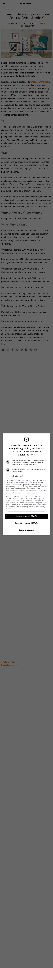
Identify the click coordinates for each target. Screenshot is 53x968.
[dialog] (26, 484)
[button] (26, 476)
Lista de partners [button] (33, 493)
